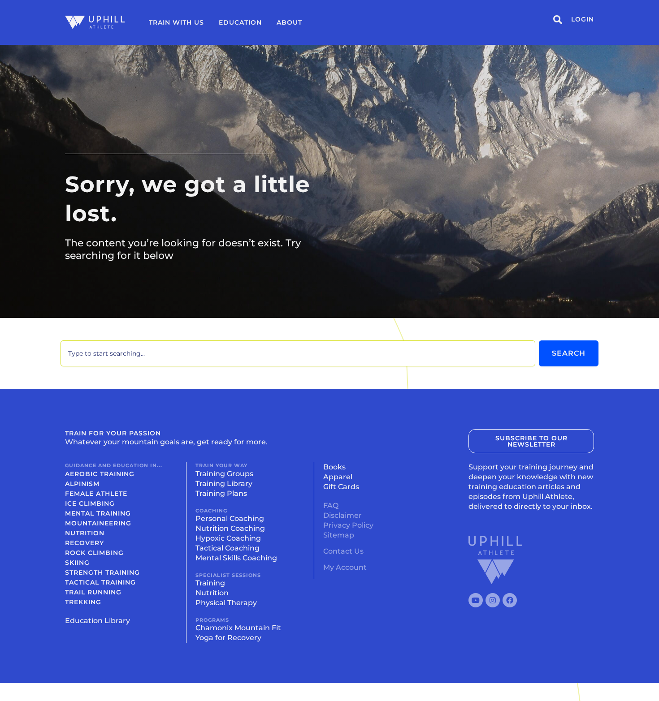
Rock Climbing (94, 553)
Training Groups (224, 473)
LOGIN (582, 19)
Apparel (337, 477)
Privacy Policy (348, 525)
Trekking (83, 602)
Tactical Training (100, 582)
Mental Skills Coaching (236, 558)
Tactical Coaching (227, 548)
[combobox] (298, 353)
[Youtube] (475, 600)
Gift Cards (341, 486)
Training (210, 583)
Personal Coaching (229, 518)
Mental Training (98, 513)
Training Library (223, 483)
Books (334, 467)
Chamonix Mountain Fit (238, 628)
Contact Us (343, 551)
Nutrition (84, 533)
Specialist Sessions (228, 575)
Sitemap (338, 535)
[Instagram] (493, 600)
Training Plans (221, 493)
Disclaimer (342, 515)
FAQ (330, 505)
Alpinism (82, 484)
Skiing (77, 563)
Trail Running (93, 592)
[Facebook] (510, 600)
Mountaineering (98, 523)
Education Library (97, 620)
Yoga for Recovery (228, 637)
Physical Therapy (226, 602)
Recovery (84, 543)
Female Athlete (96, 494)
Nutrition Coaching (230, 528)
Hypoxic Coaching (228, 538)
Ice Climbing (90, 503)
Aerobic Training (99, 474)
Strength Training (102, 572)
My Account (345, 567)
